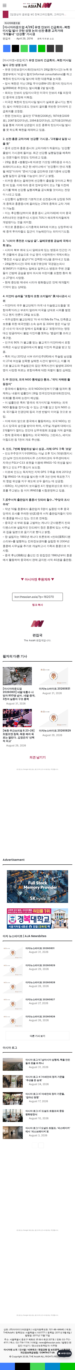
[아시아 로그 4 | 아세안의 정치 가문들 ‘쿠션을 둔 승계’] (13, 1081)
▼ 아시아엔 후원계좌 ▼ (37, 579)
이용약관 (65, 1349)
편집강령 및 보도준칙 (48, 1349)
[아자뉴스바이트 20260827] (13, 1004)
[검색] (70, 7)
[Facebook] (6, 48)
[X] (15, 48)
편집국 (6, 38)
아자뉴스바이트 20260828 (40, 982)
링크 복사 (37, 604)
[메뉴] (4, 7)
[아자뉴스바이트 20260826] (13, 1021)
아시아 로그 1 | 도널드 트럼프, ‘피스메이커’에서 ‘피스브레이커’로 (47, 1129)
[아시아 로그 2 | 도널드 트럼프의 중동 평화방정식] (13, 1115)
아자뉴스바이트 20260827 (40, 999)
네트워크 (32, 1349)
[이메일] (50, 48)
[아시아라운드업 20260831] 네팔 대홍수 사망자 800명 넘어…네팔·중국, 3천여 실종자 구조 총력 (19, 694)
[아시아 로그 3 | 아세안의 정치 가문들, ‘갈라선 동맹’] (13, 1098)
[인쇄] (59, 48)
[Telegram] (33, 48)
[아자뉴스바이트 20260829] (55, 718)
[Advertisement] (37, 809)
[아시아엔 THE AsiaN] (37, 5)
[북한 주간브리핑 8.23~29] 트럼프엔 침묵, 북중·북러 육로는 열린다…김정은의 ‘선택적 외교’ (19, 736)
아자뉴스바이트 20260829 (55, 730)
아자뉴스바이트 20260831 (54, 688)
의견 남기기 (37, 757)
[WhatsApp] (24, 48)
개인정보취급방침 (29, 1352)
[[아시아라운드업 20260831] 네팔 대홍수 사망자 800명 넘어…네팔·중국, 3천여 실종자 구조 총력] (19, 676)
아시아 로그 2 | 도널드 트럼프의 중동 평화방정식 (44, 1112)
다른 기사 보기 (37, 1035)
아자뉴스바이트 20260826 (40, 1016)
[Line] (41, 48)
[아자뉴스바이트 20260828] (13, 987)
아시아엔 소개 (10, 1349)
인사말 (22, 1349)
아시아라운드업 (12, 23)
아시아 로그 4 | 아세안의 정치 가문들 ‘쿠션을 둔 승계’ (44, 1078)
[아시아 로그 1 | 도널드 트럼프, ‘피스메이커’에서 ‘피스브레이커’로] (13, 1132)
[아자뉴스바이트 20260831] (55, 676)
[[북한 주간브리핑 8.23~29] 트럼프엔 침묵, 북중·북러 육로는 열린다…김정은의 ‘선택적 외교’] (19, 718)
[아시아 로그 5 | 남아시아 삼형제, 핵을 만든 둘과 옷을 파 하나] (13, 1064)
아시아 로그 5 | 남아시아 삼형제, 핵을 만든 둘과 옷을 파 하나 (47, 1061)
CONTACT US (47, 1352)
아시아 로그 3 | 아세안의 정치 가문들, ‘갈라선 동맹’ (45, 1095)
